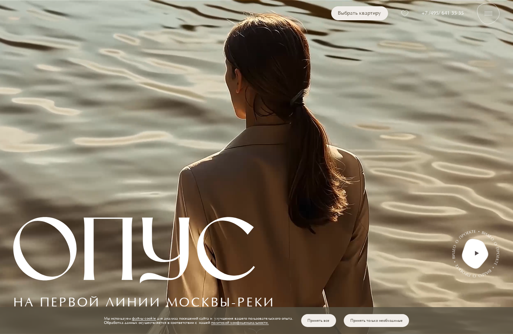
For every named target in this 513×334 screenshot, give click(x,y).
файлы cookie (144, 319)
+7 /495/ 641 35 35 (443, 13)
